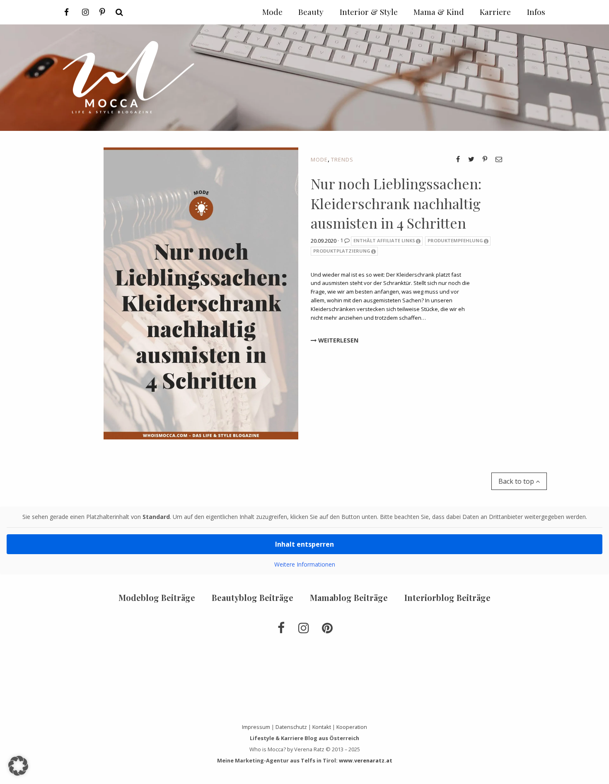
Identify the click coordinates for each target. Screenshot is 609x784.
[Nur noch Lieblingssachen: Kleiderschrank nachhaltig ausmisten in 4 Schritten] (201, 292)
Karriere (495, 11)
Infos (536, 11)
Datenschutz (291, 727)
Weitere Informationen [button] (304, 564)
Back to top (517, 481)
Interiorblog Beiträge (447, 597)
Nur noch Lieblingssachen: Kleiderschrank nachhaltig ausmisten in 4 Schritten (396, 203)
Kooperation (351, 727)
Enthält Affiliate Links (384, 240)
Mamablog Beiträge (349, 597)
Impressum (256, 727)
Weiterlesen (337, 340)
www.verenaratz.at (365, 760)
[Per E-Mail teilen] (498, 159)
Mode (319, 159)
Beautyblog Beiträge (252, 597)
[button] (18, 766)
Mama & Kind (438, 11)
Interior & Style (369, 11)
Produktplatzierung (341, 251)
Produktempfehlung (455, 240)
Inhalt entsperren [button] (304, 544)
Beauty (311, 11)
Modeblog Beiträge (156, 597)
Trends (342, 159)
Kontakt (321, 727)
